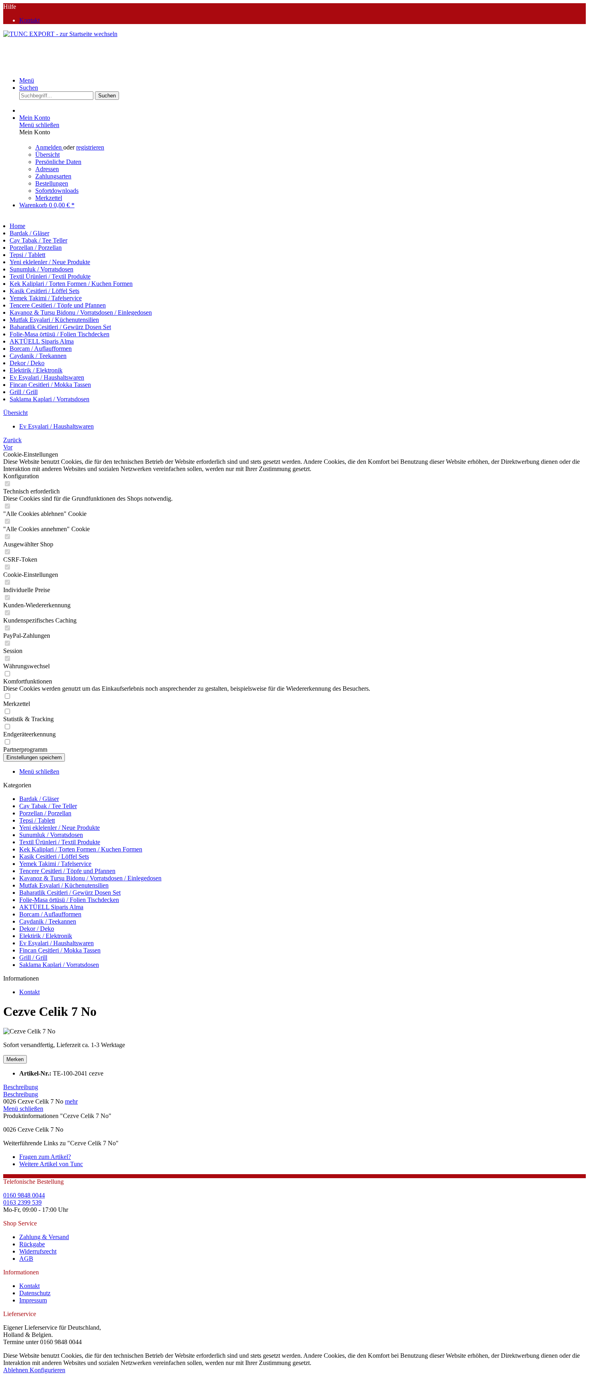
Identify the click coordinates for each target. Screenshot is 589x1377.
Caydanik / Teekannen (47, 921)
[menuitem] (302, 20)
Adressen (47, 169)
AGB (26, 1258)
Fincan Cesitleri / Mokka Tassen (60, 950)
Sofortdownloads (57, 190)
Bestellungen (51, 183)
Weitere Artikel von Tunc (51, 1164)
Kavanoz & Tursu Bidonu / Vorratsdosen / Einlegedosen (90, 878)
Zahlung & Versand (44, 1236)
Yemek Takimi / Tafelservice (55, 863)
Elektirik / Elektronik (45, 935)
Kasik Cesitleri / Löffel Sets (54, 856)
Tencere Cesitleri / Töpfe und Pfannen (67, 870)
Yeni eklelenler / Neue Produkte (59, 827)
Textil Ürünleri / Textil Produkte (59, 842)
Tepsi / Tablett (37, 820)
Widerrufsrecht (37, 1251)
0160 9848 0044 (24, 1195)
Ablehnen (16, 1370)
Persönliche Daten (58, 161)
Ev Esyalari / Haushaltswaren (56, 943)
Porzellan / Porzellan (45, 813)
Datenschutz (34, 1293)
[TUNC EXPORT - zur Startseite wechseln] (60, 33)
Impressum (33, 1300)
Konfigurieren (47, 1370)
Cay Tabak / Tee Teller (48, 806)
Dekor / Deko (36, 928)
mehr (71, 1101)
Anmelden (49, 147)
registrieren (90, 147)
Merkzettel (48, 197)
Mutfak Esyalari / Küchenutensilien (64, 885)
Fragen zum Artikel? (45, 1156)
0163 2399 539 (22, 1202)
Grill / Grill (33, 957)
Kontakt (29, 20)
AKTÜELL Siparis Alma (51, 907)
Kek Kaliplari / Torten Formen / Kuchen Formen (80, 849)
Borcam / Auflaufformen (50, 914)
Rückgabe (32, 1244)
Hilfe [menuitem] (21, 13)
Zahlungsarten (53, 176)
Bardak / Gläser (39, 798)
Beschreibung (20, 1087)
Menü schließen (39, 124)
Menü (26, 80)
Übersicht (47, 154)
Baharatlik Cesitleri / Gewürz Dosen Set (70, 892)
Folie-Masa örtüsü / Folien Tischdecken (69, 899)
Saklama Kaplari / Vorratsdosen (59, 964)
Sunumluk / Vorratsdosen (51, 834)
